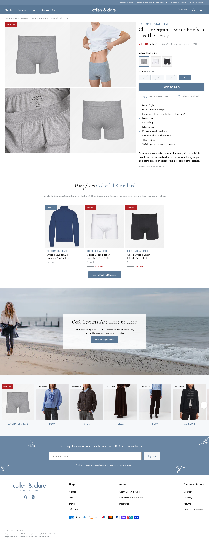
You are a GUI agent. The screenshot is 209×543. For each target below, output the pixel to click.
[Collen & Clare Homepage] (104, 10)
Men (34, 9)
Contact (187, 491)
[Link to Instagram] (33, 497)
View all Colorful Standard (104, 274)
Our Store (173, 2)
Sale (54, 9)
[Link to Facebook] (25, 497)
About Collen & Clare (130, 491)
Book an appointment (104, 339)
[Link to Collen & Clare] (29, 487)
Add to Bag (171, 87)
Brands (45, 9)
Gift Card (73, 509)
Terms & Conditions (193, 509)
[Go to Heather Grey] (144, 61)
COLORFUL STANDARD (154, 24)
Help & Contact (196, 2)
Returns (187, 503)
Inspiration (160, 2)
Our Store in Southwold (131, 497)
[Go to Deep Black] (167, 61)
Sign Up (152, 456)
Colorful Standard (116, 186)
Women (22, 9)
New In (8, 9)
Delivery (188, 497)
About (183, 2)
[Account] (193, 10)
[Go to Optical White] (156, 61)
